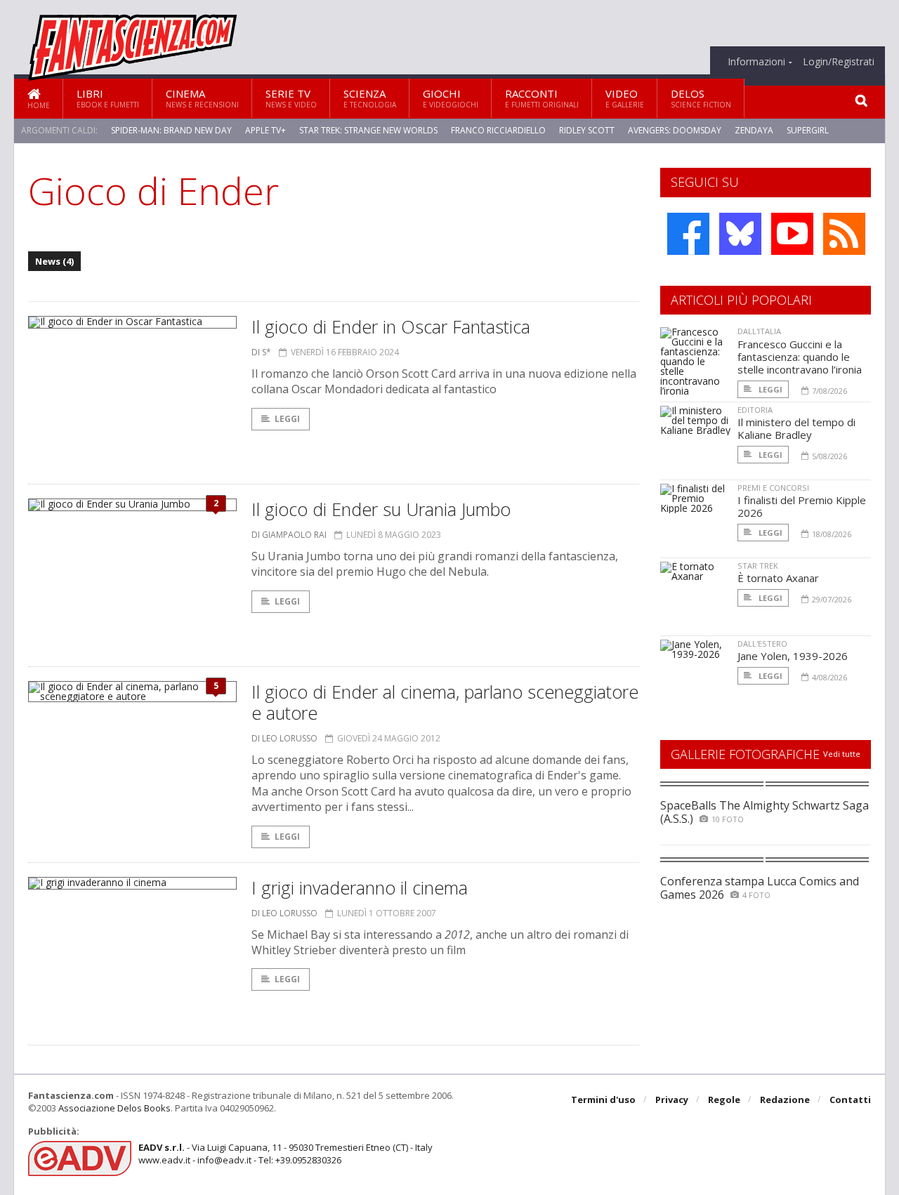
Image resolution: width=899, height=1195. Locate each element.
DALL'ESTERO (762, 643)
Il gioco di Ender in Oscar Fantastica (390, 326)
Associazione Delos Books (114, 1108)
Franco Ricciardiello (498, 130)
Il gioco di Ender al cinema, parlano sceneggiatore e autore (444, 702)
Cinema (202, 98)
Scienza (369, 98)
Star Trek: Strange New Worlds (368, 130)
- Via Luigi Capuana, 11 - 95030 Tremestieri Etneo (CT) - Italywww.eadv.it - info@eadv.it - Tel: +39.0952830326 (285, 1153)
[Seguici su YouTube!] (792, 234)
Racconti (542, 98)
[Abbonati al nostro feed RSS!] (844, 234)
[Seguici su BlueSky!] (740, 234)
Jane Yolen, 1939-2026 (792, 656)
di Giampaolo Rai (289, 535)
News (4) (54, 261)
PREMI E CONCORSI (773, 487)
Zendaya (754, 130)
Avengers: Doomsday (674, 130)
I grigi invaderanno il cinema (359, 887)
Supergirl (808, 130)
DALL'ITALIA (759, 331)
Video (624, 98)
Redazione (785, 1099)
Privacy (671, 1099)
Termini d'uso (603, 1099)
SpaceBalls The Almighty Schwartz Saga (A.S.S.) (764, 812)
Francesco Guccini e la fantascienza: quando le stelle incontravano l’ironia (799, 356)
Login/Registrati (838, 62)
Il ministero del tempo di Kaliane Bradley (796, 428)
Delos (701, 98)
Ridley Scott (587, 130)
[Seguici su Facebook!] (688, 234)
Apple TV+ (265, 130)
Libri (108, 98)
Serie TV (291, 98)
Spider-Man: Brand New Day (171, 130)
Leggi (287, 419)
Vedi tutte (841, 753)
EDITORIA (755, 410)
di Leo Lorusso (284, 738)
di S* (261, 352)
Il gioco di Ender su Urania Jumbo (381, 509)
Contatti (850, 1099)
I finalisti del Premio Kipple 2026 (801, 506)
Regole (724, 1099)
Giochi (450, 98)
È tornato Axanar (778, 578)
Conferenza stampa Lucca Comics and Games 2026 (759, 887)
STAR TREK (757, 565)
